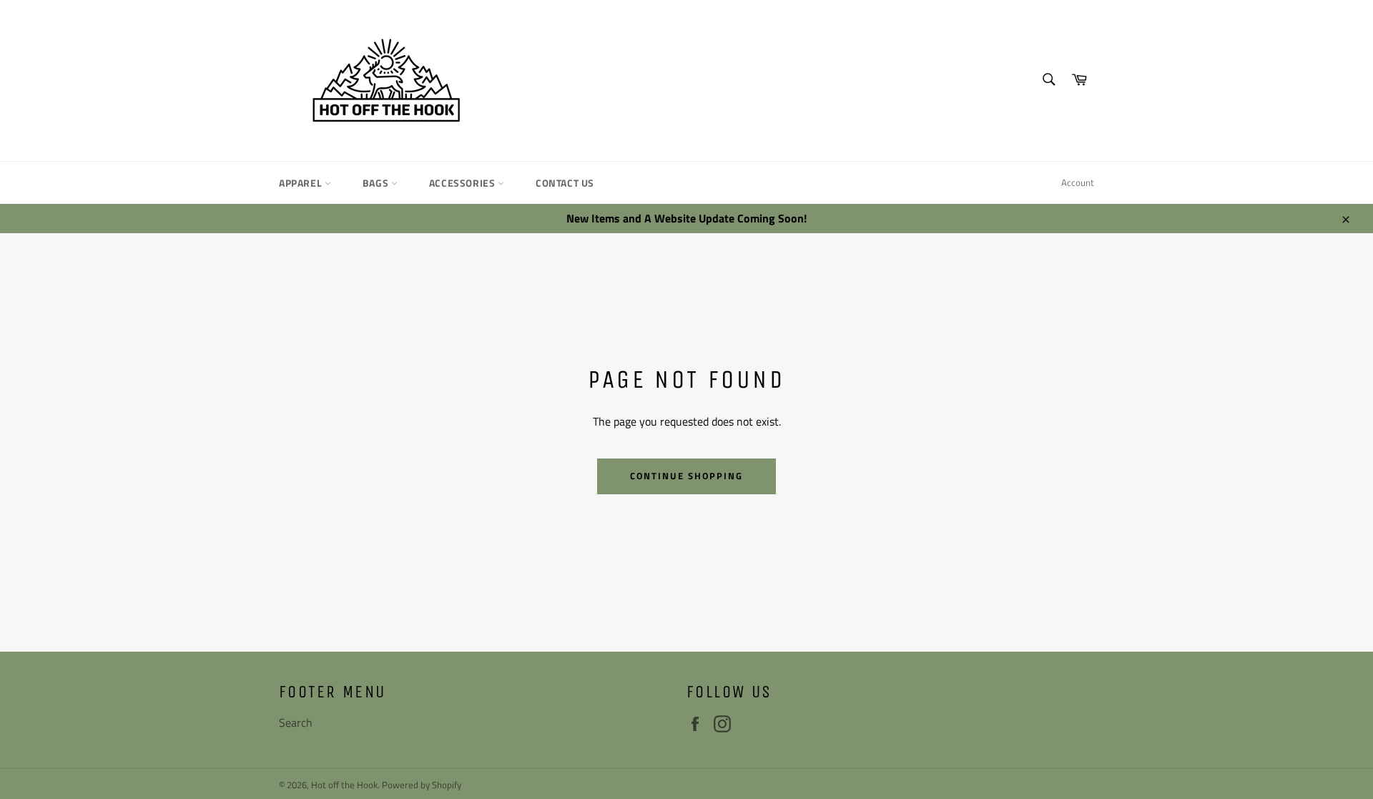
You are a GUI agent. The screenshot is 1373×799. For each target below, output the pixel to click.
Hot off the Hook (344, 785)
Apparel (302, 182)
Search (296, 722)
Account (1077, 182)
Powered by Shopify (421, 785)
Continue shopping (686, 476)
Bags (377, 182)
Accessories (463, 182)
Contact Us (565, 182)
